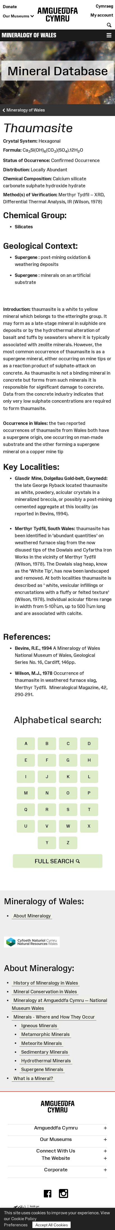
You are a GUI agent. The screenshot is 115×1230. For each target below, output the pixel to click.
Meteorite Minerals (41, 1043)
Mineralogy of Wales (29, 35)
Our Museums (16, 16)
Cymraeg (104, 6)
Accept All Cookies (51, 1225)
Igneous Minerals (39, 1025)
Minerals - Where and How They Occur (54, 1016)
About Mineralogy (32, 915)
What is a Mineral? (33, 1078)
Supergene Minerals (42, 1069)
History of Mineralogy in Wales (45, 982)
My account (101, 15)
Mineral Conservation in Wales (45, 991)
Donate (10, 6)
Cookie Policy (24, 1218)
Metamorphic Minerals (45, 1034)
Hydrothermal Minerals (46, 1060)
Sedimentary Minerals (44, 1051)
